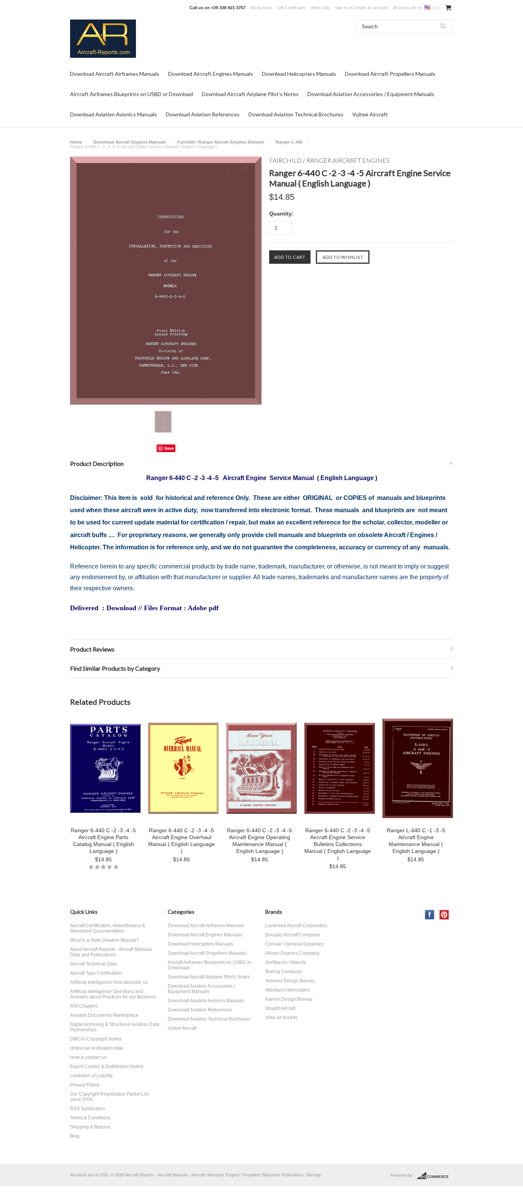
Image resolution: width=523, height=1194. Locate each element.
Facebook (430, 915)
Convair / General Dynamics (294, 944)
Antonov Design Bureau (290, 980)
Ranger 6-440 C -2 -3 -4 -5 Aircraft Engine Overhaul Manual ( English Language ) (181, 840)
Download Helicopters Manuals (299, 73)
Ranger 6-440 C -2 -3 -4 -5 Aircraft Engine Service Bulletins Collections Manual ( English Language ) (337, 844)
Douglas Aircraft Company (292, 935)
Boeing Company (283, 971)
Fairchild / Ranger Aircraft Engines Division (220, 142)
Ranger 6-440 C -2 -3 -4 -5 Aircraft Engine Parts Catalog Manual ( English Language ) (103, 840)
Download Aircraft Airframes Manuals (114, 73)
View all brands (281, 1017)
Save (169, 448)
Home (76, 142)
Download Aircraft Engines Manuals (210, 73)
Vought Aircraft (280, 1008)
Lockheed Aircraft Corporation (296, 925)
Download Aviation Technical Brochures (295, 114)
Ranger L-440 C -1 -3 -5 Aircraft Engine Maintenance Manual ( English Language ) (416, 840)
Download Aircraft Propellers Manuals (390, 73)
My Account (261, 7)
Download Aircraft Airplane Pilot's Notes (250, 94)
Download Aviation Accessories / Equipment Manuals (370, 94)
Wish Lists (320, 7)
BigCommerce (435, 1175)
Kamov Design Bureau (288, 999)
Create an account (370, 7)
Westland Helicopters (287, 990)
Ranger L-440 (289, 142)
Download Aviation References (203, 114)
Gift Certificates (291, 7)
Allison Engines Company (292, 953)
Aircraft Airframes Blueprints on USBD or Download (131, 94)
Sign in (341, 7)
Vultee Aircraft (370, 114)
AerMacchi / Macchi (285, 962)
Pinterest (444, 915)
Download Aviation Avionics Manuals (113, 114)
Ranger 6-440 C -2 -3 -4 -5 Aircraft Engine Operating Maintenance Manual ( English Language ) (259, 840)
